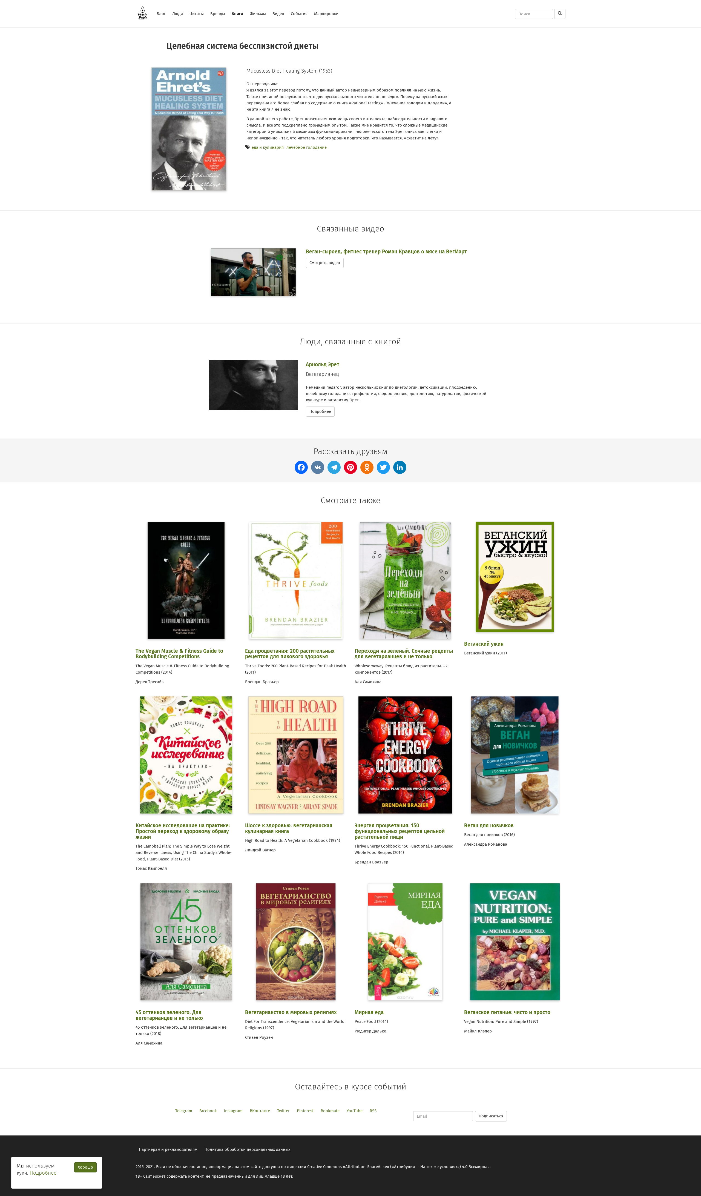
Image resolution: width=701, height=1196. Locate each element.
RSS (373, 1110)
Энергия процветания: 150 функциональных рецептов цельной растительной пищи (400, 831)
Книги (237, 13)
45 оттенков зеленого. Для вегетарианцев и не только (169, 1015)
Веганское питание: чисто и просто (507, 1012)
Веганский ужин (484, 644)
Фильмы (258, 13)
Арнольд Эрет (322, 364)
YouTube (355, 1110)
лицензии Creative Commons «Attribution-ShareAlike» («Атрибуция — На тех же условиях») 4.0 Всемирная (388, 1166)
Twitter (283, 1110)
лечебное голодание (306, 147)
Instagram (233, 1110)
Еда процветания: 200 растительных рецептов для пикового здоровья (290, 654)
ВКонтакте (260, 1110)
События (299, 13)
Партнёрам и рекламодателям (168, 1149)
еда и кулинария (268, 147)
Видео (278, 13)
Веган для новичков (489, 825)
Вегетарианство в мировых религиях (291, 1012)
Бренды (217, 13)
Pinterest (305, 1110)
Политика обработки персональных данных (247, 1149)
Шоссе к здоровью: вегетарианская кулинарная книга (288, 828)
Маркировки (326, 13)
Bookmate (330, 1110)
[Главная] (144, 13)
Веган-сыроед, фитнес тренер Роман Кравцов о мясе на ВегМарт (386, 251)
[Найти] (559, 14)
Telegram (183, 1110)
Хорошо (85, 1167)
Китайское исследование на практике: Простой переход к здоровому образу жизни (183, 831)
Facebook (208, 1110)
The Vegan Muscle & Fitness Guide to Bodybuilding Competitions (179, 654)
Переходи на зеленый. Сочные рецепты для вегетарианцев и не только (404, 654)
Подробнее (320, 411)
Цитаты (196, 13)
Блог (161, 13)
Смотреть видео (324, 262)
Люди (177, 13)
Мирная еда (369, 1012)
